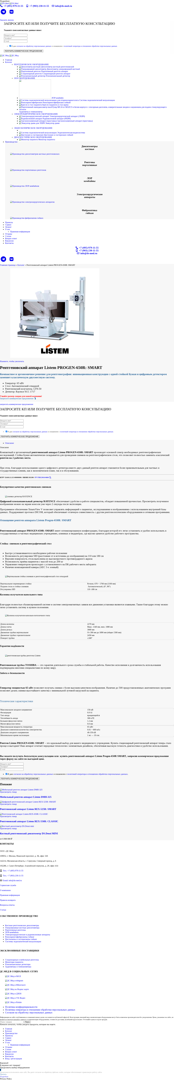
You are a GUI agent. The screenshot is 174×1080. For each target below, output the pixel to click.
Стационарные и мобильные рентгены (22, 960)
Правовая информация (20, 232)
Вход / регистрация (13, 1059)
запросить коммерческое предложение (16, 404)
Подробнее (4, 1077)
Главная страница (7, 265)
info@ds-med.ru (63, 6)
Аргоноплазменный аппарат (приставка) (75, 121)
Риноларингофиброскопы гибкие (19, 937)
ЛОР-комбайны (12, 932)
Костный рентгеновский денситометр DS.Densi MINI (29, 833)
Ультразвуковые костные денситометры (22, 928)
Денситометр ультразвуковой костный (63, 69)
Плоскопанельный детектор (57, 76)
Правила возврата (8, 900)
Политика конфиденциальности (21, 1007)
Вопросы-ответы (7, 905)
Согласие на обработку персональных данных (28, 1012)
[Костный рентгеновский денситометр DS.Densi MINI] (17, 826)
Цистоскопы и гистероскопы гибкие (21, 939)
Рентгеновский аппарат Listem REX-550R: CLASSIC (29, 821)
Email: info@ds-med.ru (12, 880)
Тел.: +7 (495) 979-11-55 (13, 871)
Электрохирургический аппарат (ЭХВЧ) (67, 116)
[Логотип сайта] (4, 3)
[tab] (9, 443)
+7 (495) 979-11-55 (13, 6)
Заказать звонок (7, 20)
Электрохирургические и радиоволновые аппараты (27, 935)
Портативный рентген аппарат (54, 71)
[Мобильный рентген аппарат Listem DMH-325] (21, 790)
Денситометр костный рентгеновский (57, 67)
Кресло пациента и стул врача (55, 105)
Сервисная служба (8, 885)
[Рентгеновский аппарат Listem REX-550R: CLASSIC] (24, 814)
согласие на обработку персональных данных (34, 46)
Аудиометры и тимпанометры (18, 967)
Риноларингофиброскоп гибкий (56, 102)
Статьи (3, 910)
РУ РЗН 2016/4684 (42, 477)
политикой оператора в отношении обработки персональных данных (90, 46)
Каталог (20, 265)
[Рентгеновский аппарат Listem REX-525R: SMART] (28, 802)
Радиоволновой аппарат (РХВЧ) (56, 118)
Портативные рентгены (15, 930)
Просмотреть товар (8, 792)
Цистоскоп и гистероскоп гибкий (58, 135)
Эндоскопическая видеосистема (71, 133)
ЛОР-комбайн (57, 98)
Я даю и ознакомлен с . (64, 46)
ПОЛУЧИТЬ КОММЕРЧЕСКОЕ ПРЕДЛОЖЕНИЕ (23, 51)
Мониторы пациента (14, 962)
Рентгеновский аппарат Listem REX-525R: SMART (28, 809)
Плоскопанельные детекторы (17, 964)
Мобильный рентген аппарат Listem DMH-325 (25, 797)
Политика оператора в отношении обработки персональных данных (40, 1009)
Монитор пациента (46, 139)
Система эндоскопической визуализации (97, 100)
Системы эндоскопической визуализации (23, 941)
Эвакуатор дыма (52, 123)
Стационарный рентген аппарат (56, 74)
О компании (5, 890)
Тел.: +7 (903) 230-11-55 (13, 876)
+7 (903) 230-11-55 (39, 6)
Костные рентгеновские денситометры (22, 925)
